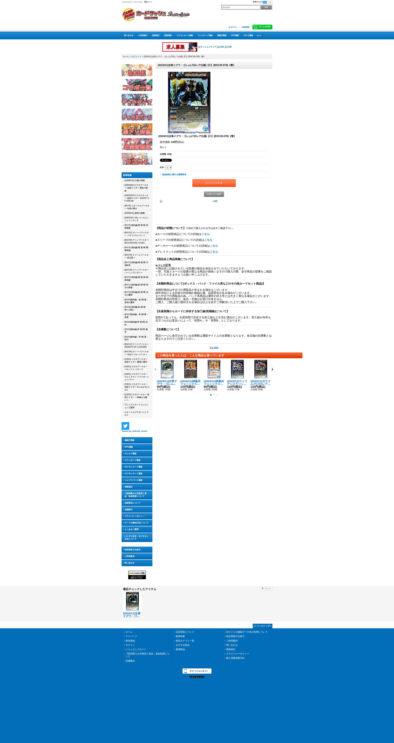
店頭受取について (133, 503)
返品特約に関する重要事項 (174, 174)
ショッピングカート (136, 649)
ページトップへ (264, 626)
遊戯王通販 (130, 440)
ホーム (129, 632)
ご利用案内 (130, 556)
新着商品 (180, 649)
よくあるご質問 (132, 529)
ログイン (234, 27)
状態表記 (129, 487)
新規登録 (246, 27)
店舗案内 (129, 509)
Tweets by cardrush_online (134, 431)
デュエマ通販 (131, 453)
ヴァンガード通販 (133, 460)
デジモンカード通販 (134, 473)
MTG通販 (129, 447)
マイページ (131, 636)
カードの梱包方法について (137, 523)
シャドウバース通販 (134, 480)
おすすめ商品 (183, 645)
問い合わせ (130, 563)
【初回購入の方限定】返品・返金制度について (136, 494)
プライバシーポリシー (135, 516)
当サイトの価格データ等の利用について (247, 632)
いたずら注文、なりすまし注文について (137, 537)
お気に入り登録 (214, 194)
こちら (205, 234)
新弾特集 (180, 636)
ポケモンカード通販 (134, 467)
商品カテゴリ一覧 (185, 640)
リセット (268, 588)
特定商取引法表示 (133, 549)
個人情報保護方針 (235, 658)
